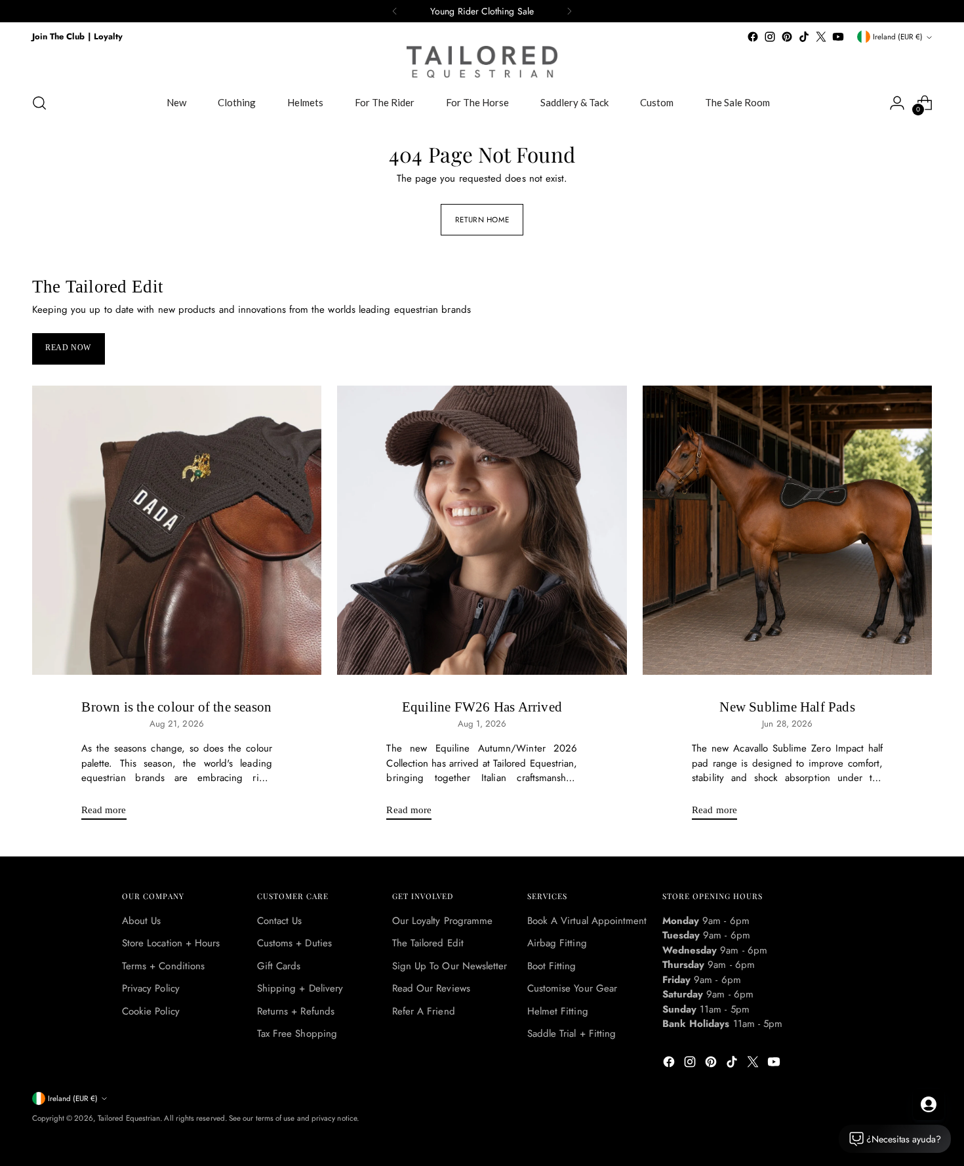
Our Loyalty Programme (442, 921)
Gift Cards (279, 966)
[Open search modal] (39, 103)
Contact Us (279, 921)
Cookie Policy (151, 1011)
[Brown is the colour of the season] (177, 530)
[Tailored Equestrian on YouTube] (838, 37)
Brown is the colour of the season (176, 707)
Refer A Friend (423, 1011)
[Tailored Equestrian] (482, 62)
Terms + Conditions (163, 966)
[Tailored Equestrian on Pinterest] (787, 37)
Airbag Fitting (557, 943)
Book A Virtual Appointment (587, 921)
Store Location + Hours (171, 943)
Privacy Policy (151, 988)
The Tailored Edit (428, 943)
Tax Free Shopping (297, 1033)
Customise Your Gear (572, 988)
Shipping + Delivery (300, 988)
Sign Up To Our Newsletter (450, 966)
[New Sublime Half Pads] (788, 530)
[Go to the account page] (897, 103)
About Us (141, 921)
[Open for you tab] (928, 1104)
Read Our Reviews (431, 988)
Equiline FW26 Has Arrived (482, 707)
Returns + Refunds (295, 1011)
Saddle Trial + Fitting (571, 1033)
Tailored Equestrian (129, 1118)
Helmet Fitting (557, 1011)
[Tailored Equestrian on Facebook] (753, 37)
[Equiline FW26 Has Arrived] (482, 530)
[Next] (569, 11)
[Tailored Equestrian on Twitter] (821, 37)
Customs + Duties (294, 943)
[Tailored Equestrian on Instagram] (770, 37)
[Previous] (394, 11)
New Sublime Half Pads (786, 707)
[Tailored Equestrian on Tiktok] (804, 37)
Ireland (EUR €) (898, 36)
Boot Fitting (551, 966)
